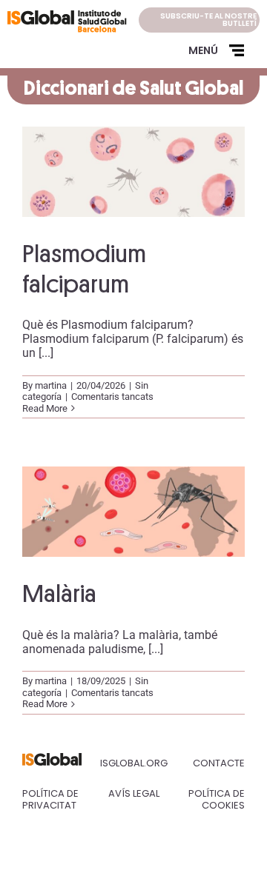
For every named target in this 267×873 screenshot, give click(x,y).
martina (51, 385)
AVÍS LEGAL (133, 793)
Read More (44, 408)
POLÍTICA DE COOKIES (216, 799)
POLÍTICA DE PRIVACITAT (50, 799)
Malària (59, 593)
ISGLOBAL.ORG (134, 763)
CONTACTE (219, 763)
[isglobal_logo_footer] (52, 759)
